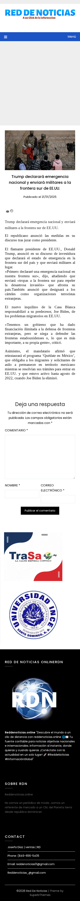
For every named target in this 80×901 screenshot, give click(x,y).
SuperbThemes (40, 895)
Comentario (16, 430)
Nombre (12, 485)
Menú (72, 36)
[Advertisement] (40, 83)
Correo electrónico (52, 488)
